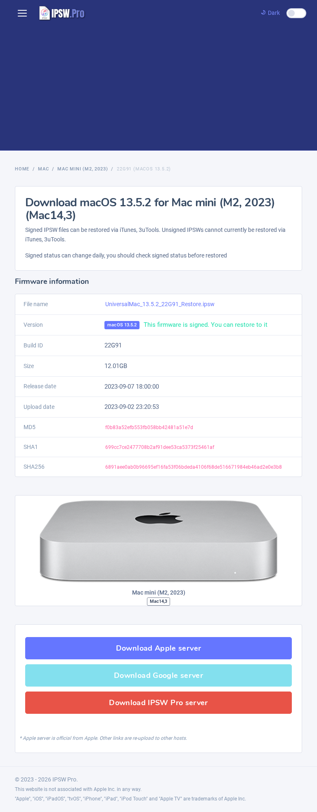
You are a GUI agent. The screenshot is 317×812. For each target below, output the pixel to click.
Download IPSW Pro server (158, 703)
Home (22, 169)
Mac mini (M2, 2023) (82, 169)
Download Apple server (158, 648)
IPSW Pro (64, 779)
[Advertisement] (158, 88)
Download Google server (158, 675)
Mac (43, 169)
